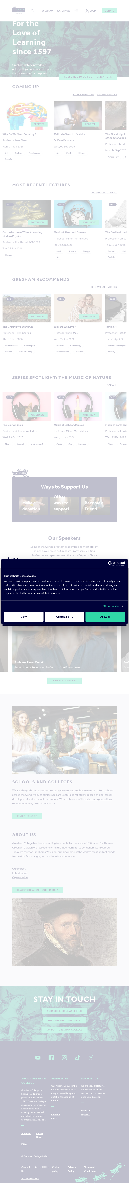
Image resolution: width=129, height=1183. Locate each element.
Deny (24, 616)
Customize (62, 616)
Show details (111, 606)
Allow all (105, 616)
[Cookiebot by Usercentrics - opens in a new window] (110, 563)
